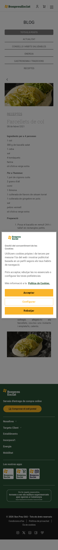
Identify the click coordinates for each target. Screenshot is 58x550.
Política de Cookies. (39, 283)
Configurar (29, 301)
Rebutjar (29, 310)
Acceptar (29, 292)
